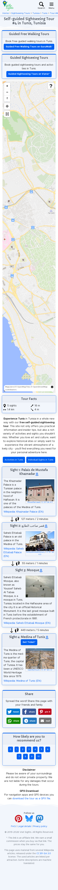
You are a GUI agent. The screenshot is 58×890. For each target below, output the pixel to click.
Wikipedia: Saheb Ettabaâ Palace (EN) (14, 552)
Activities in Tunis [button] (14, 460)
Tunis (44, 13)
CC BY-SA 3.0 (46, 670)
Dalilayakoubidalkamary (35, 552)
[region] (29, 237)
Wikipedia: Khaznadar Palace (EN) (24, 512)
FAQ (13, 826)
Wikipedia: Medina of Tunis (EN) (22, 681)
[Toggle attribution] (52, 387)
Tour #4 (54, 13)
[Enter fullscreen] (7, 114)
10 (38, 757)
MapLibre (9, 387)
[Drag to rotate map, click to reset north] (7, 98)
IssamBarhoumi (34, 670)
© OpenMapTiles (22, 387)
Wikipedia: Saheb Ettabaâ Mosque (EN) (27, 623)
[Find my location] (7, 106)
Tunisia (36, 13)
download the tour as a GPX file (31, 798)
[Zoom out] (7, 92)
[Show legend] (51, 86)
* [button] (29, 642)
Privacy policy (40, 826)
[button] (13, 712)
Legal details (24, 826)
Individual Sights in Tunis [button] (40, 460)
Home (5, 13)
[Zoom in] (7, 86)
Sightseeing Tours (20, 13)
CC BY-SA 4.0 (47, 502)
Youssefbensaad (33, 502)
